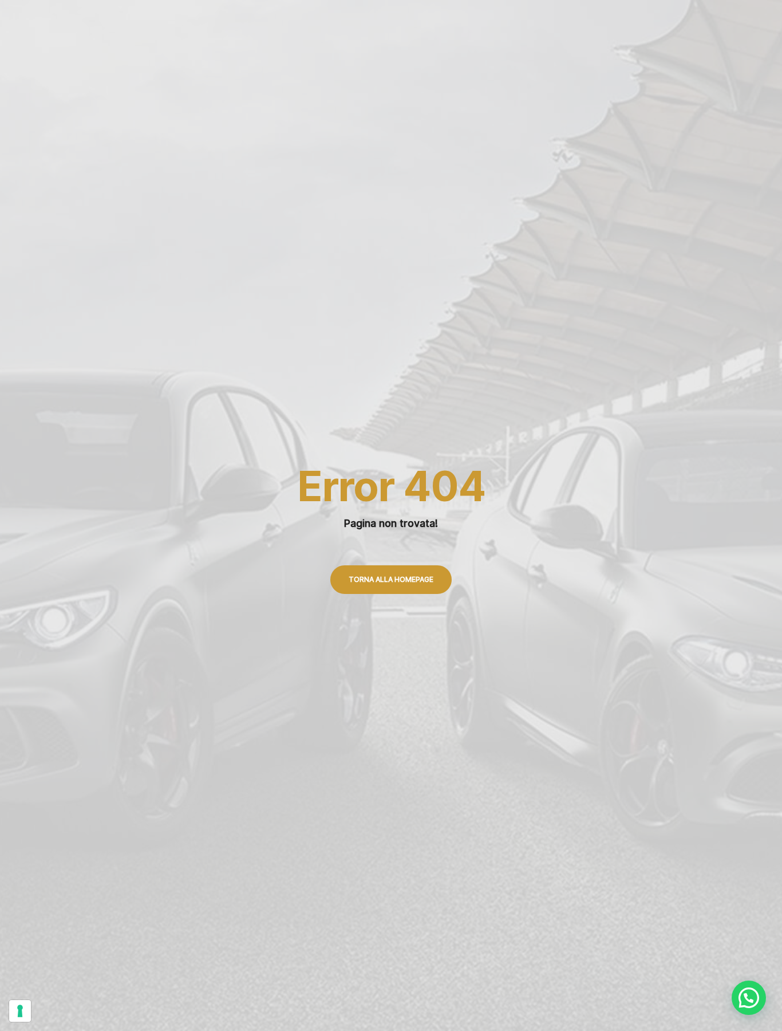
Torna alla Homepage (391, 579)
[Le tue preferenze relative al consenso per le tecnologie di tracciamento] (20, 1011)
